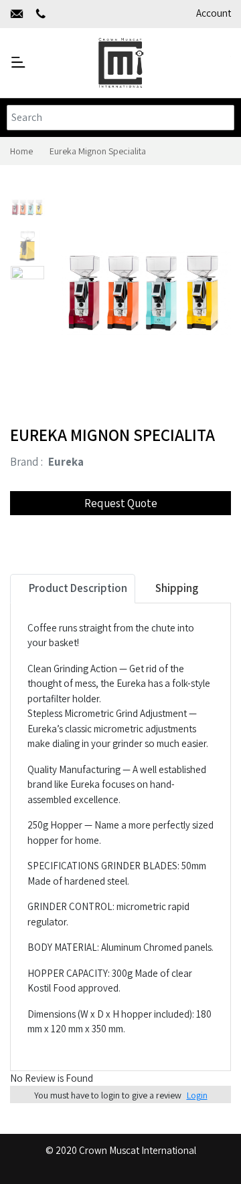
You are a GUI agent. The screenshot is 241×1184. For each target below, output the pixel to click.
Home (21, 151)
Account (213, 13)
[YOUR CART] (221, 62)
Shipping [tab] (175, 588)
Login (197, 1095)
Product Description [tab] (77, 588)
